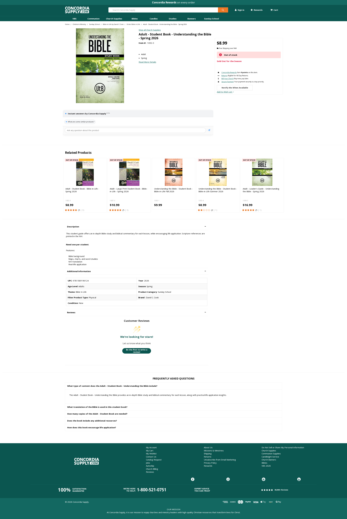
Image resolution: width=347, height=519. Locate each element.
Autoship (150, 465)
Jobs (148, 462)
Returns (207, 456)
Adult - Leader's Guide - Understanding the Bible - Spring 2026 (261, 190)
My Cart (149, 450)
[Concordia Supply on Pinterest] (263, 479)
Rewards (258, 10)
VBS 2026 (266, 465)
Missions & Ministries (214, 450)
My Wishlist (151, 453)
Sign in (240, 10)
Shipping (208, 453)
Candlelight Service (270, 456)
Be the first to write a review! (136, 350)
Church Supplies (114, 18)
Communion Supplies (271, 453)
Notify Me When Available (235, 87)
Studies (172, 18)
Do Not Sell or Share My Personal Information (283, 447)
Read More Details (147, 62)
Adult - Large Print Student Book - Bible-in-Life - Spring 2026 (128, 190)
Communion (93, 18)
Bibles (135, 18)
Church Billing (152, 469)
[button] (136, 226)
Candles (154, 18)
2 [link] (212, 210)
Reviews (150, 472)
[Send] (209, 130)
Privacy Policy (210, 462)
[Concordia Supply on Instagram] (228, 479)
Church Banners (269, 459)
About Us (208, 447)
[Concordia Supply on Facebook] (192, 479)
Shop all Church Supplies (150, 30)
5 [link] (79, 210)
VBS (74, 18)
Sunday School (211, 18)
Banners (191, 18)
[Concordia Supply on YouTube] (299, 479)
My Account (151, 447)
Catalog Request (154, 459)
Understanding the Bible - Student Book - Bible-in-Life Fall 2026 (173, 190)
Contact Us (151, 456)
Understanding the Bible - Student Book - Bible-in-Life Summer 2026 (217, 190)
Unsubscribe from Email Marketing (220, 459)
